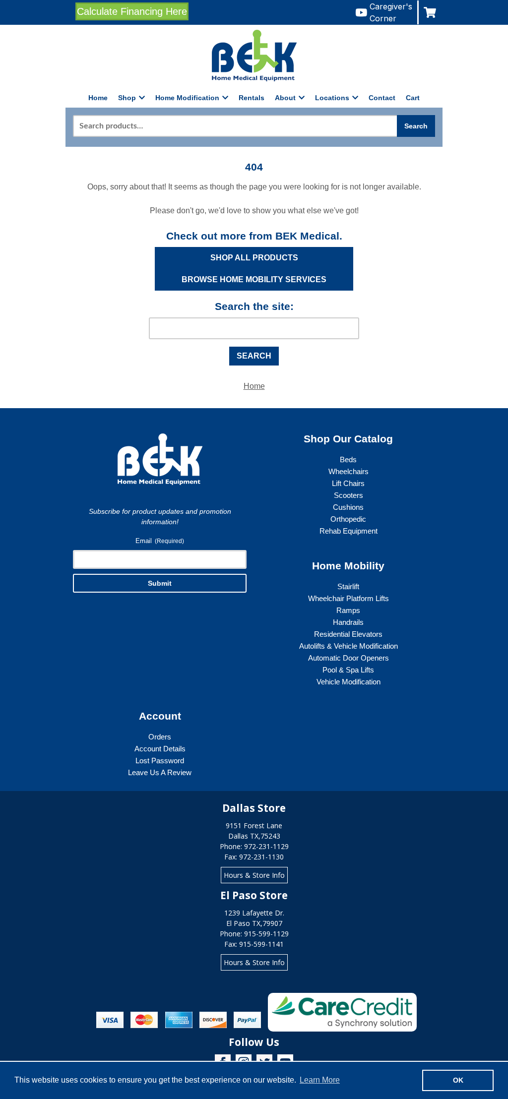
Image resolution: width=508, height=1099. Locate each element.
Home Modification (187, 98)
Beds (348, 459)
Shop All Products (254, 257)
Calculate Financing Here (132, 11)
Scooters (348, 495)
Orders (159, 737)
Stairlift (348, 586)
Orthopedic (348, 519)
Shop (127, 98)
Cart (413, 98)
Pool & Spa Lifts (348, 670)
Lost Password (159, 760)
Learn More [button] (320, 1080)
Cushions (348, 507)
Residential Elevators (348, 634)
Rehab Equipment (348, 531)
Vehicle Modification (349, 681)
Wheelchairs (348, 471)
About (285, 98)
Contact (382, 98)
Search (416, 126)
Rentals (251, 98)
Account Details (160, 748)
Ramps (348, 610)
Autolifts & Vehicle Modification (348, 646)
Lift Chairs (348, 483)
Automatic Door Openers (348, 658)
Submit (160, 583)
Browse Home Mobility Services (254, 279)
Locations (332, 98)
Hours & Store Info (254, 875)
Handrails (348, 622)
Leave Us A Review (159, 772)
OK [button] (458, 1080)
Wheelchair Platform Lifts (348, 598)
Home (98, 98)
